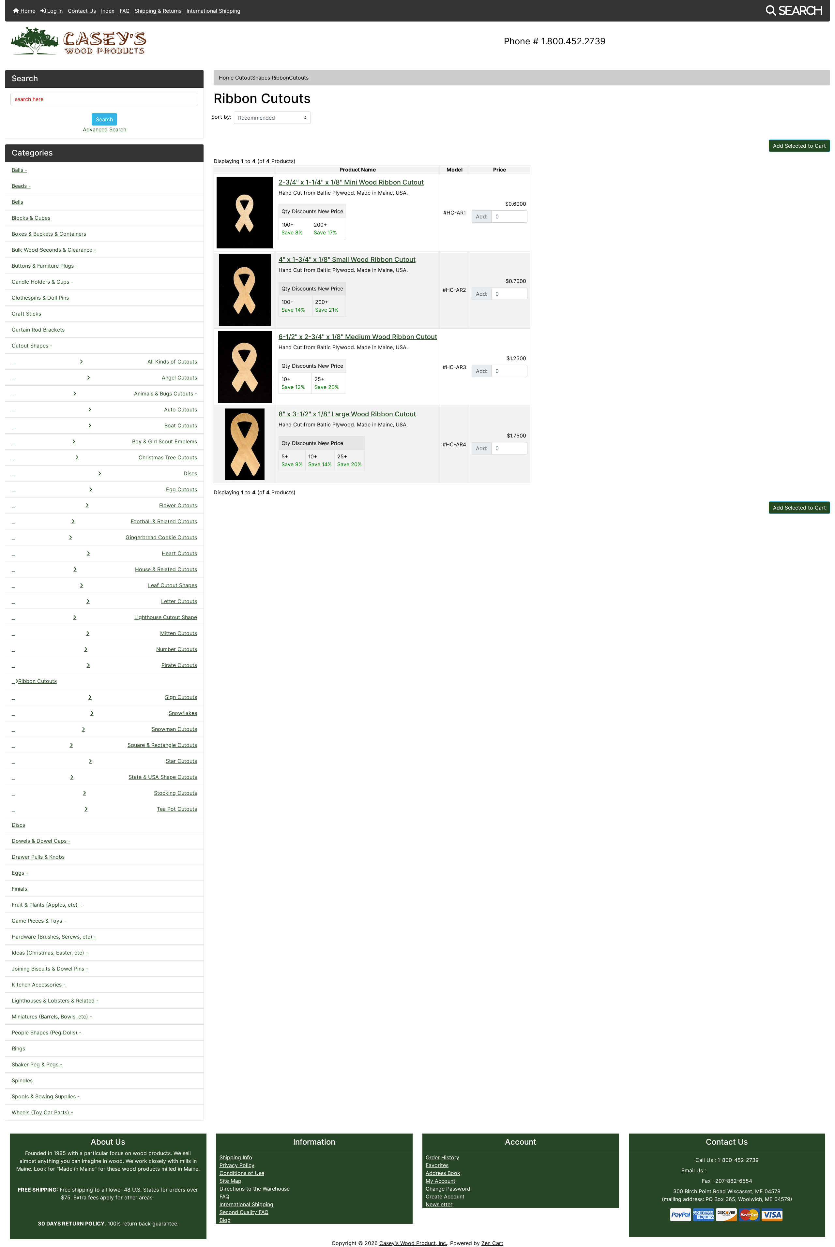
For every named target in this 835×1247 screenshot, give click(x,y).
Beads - (21, 186)
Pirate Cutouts (179, 665)
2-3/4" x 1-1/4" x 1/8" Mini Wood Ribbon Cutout (351, 182)
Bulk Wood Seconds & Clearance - (54, 249)
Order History (442, 1157)
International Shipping (213, 10)
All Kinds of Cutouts (172, 361)
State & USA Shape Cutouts (163, 777)
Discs (190, 473)
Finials (19, 888)
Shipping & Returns (158, 10)
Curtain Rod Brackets (38, 329)
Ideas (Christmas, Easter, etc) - (50, 952)
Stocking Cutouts (175, 793)
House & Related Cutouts (166, 569)
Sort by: (221, 116)
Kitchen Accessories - (39, 984)
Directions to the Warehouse (255, 1188)
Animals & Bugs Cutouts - (165, 393)
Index (107, 10)
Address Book (443, 1173)
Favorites (437, 1165)
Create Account (445, 1196)
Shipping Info (236, 1157)
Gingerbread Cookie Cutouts (161, 537)
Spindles (22, 1080)
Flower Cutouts (178, 505)
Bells (17, 202)
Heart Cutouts (179, 553)
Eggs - (20, 872)
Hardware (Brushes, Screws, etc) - (54, 936)
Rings (18, 1048)
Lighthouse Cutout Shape (165, 617)
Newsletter (439, 1204)
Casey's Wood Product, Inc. (413, 1243)
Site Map (230, 1181)
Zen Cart (492, 1243)
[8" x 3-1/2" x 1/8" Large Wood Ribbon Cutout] (245, 443)
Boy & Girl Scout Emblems (164, 441)
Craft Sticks (26, 313)
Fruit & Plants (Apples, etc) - (47, 904)
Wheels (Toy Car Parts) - (42, 1112)
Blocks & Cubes (31, 218)
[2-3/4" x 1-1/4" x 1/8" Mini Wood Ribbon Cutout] (245, 212)
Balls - (19, 170)
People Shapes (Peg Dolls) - (46, 1032)
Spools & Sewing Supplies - (46, 1096)
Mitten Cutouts (178, 633)
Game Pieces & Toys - (39, 920)
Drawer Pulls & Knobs (38, 857)
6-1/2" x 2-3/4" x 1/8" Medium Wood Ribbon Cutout (358, 337)
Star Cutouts (181, 761)
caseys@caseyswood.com (739, 1170)
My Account (440, 1181)
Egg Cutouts (181, 489)
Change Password (448, 1188)
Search (104, 119)
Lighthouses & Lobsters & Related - (55, 1000)
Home (27, 10)
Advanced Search (104, 129)
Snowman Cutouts (174, 729)
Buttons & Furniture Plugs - (45, 265)
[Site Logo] (142, 41)
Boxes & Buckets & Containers (49, 233)
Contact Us (82, 10)
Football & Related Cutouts (164, 521)
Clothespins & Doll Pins (40, 297)
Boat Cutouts (180, 425)
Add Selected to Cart (799, 145)
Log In (54, 10)
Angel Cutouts (179, 377)
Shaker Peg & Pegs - (37, 1064)
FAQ (124, 10)
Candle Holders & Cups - (42, 281)
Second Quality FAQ (244, 1212)
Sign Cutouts (181, 697)
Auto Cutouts (180, 409)
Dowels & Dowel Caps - (41, 841)
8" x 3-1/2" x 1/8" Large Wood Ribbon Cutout (347, 414)
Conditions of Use (242, 1173)
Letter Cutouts (179, 601)
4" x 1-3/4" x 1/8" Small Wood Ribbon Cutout (347, 259)
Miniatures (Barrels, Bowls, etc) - (52, 1016)
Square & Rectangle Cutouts (162, 745)
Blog (225, 1220)
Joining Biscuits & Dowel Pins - (50, 968)
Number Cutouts (176, 649)
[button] (794, 11)
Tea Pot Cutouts (177, 809)
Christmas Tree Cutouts (168, 457)
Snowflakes (183, 713)
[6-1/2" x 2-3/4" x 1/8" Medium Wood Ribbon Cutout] (245, 366)
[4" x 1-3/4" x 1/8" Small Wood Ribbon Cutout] (245, 289)
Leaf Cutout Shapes (172, 585)
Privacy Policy (237, 1165)
